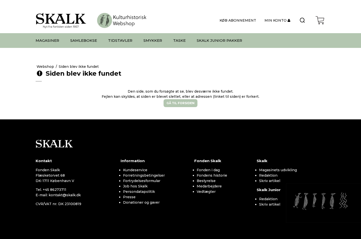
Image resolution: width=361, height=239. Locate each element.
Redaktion (268, 175)
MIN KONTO (276, 20)
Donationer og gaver (141, 202)
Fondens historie (212, 175)
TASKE (179, 40)
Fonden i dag (208, 170)
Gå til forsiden (180, 103)
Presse (129, 197)
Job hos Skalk (135, 186)
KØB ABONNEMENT (238, 20)
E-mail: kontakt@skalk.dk (58, 195)
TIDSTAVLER (120, 40)
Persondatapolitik (139, 191)
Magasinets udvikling (278, 170)
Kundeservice (135, 170)
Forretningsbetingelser (144, 175)
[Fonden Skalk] (61, 20)
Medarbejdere (209, 186)
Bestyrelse (206, 181)
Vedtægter (206, 191)
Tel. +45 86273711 (51, 189)
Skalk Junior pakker (219, 40)
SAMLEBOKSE (83, 40)
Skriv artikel (269, 181)
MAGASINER (47, 40)
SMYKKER (152, 40)
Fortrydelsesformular (141, 181)
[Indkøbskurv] (319, 20)
